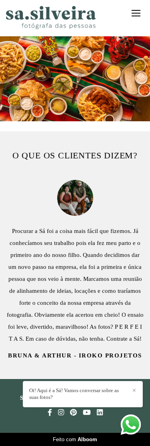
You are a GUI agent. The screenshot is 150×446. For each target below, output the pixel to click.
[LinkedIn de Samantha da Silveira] (100, 412)
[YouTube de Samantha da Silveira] (87, 412)
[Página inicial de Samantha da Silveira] (51, 18)
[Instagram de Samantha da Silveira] (61, 412)
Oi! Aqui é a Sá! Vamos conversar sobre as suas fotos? (74, 393)
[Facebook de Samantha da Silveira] (50, 412)
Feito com (75, 439)
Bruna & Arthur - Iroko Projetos (75, 356)
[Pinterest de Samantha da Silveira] (73, 412)
